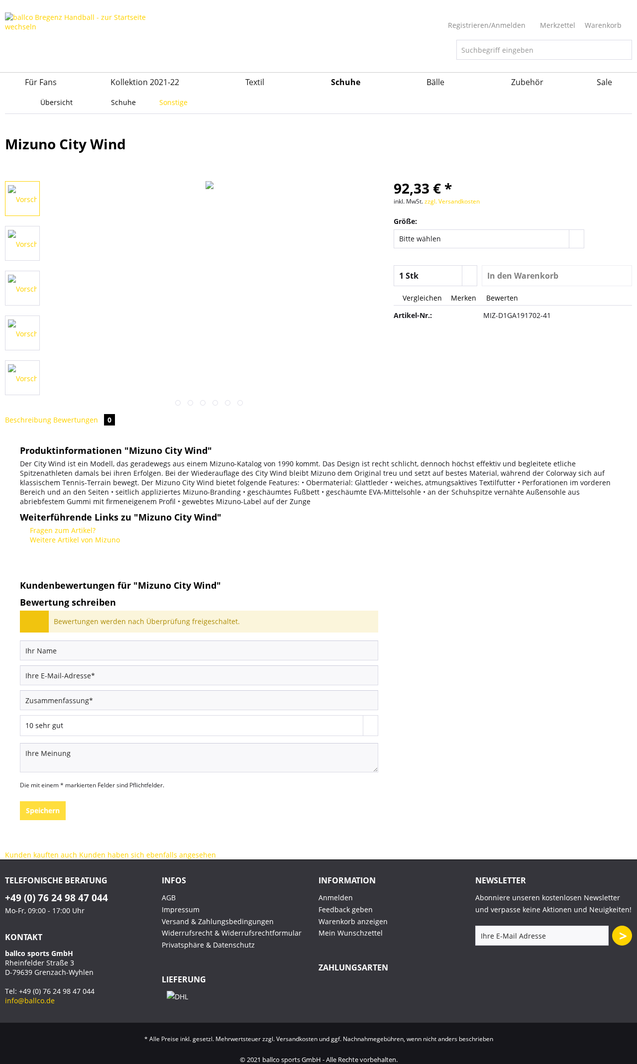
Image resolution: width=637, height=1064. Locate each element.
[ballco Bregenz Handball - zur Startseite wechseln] (82, 42)
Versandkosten (297, 1039)
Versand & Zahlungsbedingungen (218, 921)
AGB (169, 897)
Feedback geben (345, 909)
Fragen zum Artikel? (62, 530)
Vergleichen (421, 298)
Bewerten (501, 298)
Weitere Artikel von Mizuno (74, 539)
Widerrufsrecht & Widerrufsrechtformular (232, 933)
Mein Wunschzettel (350, 933)
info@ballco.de (30, 1000)
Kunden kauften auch (41, 854)
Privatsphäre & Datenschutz (208, 945)
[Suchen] (623, 50)
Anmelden (335, 897)
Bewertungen (82, 420)
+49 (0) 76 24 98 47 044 (56, 897)
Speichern (43, 810)
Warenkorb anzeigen (353, 921)
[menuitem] (544, 54)
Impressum (181, 909)
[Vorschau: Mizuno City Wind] (22, 198)
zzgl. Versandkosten (452, 201)
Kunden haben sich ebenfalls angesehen (147, 854)
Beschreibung (28, 420)
